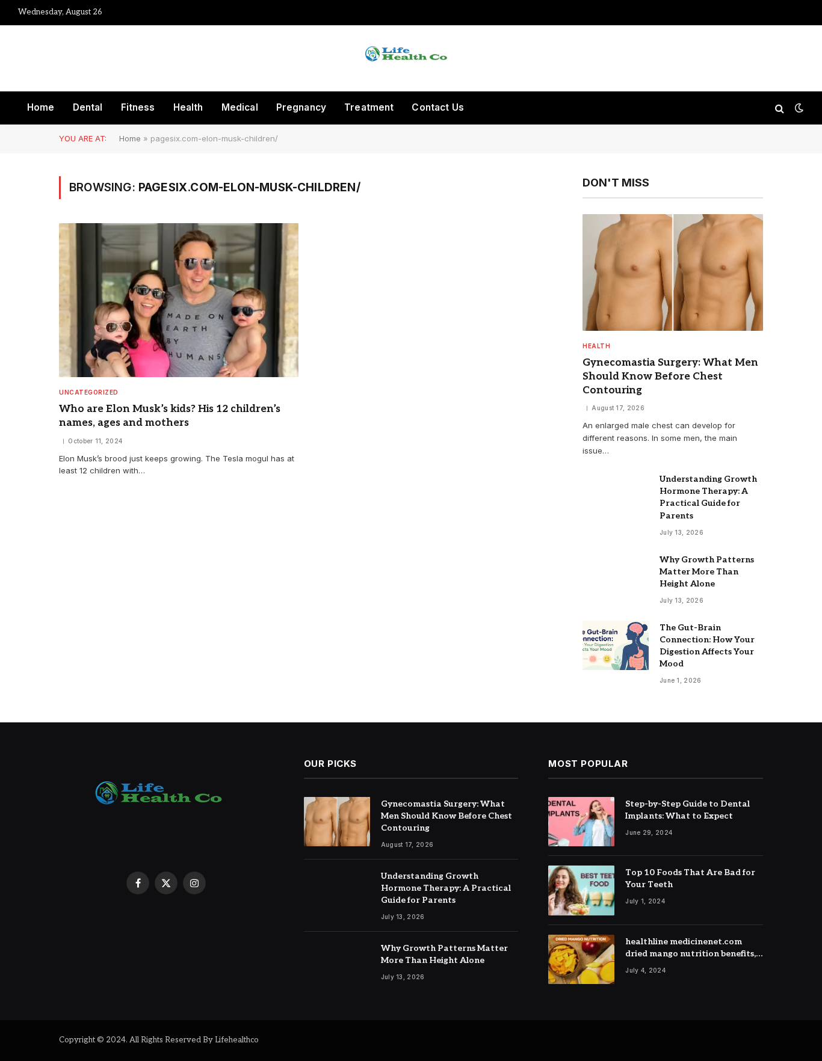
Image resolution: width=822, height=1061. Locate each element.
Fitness (138, 107)
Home (41, 107)
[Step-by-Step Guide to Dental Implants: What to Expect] (581, 822)
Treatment (369, 107)
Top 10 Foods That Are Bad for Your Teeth (690, 878)
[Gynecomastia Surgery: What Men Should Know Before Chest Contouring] (673, 272)
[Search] (779, 107)
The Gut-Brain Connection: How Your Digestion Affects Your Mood (707, 646)
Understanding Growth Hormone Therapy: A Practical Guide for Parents (708, 497)
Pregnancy (301, 107)
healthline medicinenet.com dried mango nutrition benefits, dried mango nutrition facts (690, 948)
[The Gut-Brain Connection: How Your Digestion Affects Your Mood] (616, 646)
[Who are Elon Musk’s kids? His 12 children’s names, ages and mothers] (178, 300)
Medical (239, 107)
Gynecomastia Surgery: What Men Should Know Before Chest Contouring (670, 376)
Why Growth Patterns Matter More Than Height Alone (707, 572)
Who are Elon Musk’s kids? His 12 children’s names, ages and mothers (169, 416)
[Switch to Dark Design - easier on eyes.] (798, 108)
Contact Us (438, 107)
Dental (88, 107)
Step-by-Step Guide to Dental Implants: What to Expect (687, 810)
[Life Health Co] (411, 58)
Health (188, 107)
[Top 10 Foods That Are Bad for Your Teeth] (581, 890)
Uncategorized (89, 392)
